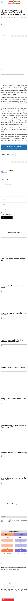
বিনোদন (4, 590)
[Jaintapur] (3, 521)
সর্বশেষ (12, 589)
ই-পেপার (13, 590)
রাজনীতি (22, 589)
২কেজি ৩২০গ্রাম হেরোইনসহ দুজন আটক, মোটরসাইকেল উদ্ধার (17, 521)
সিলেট (5, 7)
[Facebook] (12, 36)
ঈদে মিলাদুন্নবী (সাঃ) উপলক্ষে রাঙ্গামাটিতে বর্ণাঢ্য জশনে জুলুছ (14, 452)
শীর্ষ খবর (2, 7)
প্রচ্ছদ (2, 589)
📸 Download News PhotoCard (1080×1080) (14, 147)
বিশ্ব (7, 590)
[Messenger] (15, 36)
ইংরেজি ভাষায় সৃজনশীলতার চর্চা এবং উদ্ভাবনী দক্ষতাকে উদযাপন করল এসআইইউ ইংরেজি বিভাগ (13, 341)
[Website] (11, 173)
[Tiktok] (11, 573)
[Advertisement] (14, 54)
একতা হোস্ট (22, 553)
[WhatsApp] (15, 573)
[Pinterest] (20, 36)
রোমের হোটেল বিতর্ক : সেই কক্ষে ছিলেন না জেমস (11, 504)
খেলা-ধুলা (25, 589)
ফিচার (10, 590)
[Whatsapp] (23, 36)
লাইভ (16, 590)
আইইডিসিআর (8, 553)
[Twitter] (18, 36)
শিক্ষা (18, 589)
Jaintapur (7, 17)
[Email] (26, 36)
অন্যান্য (25, 590)
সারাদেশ (9, 589)
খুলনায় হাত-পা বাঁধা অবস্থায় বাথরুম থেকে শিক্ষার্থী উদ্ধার (13, 367)
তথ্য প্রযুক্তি (20, 590)
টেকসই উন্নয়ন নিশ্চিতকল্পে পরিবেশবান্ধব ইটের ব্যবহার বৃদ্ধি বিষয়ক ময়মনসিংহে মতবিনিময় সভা (13, 426)
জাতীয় (15, 589)
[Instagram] (8, 573)
